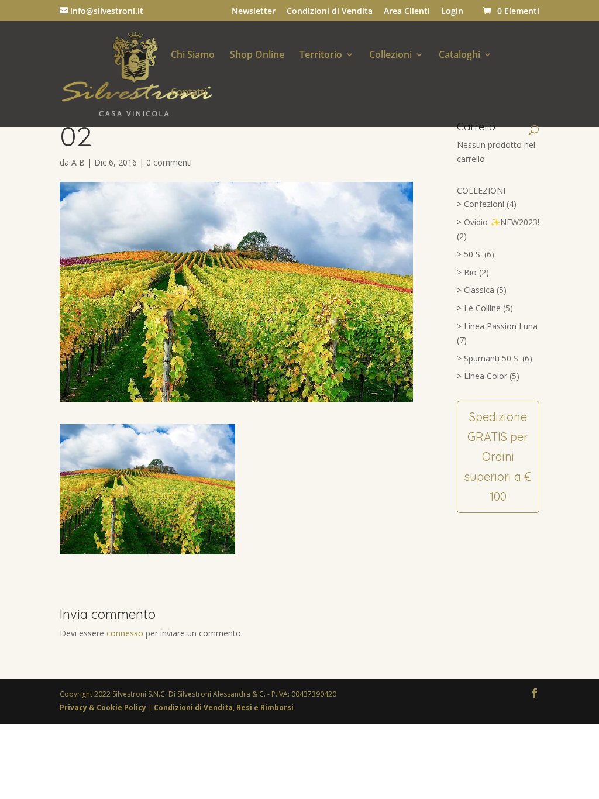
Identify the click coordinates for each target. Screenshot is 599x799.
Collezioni (390, 55)
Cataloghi (459, 55)
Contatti (188, 93)
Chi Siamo (193, 55)
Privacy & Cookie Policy (104, 707)
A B (78, 162)
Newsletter (254, 11)
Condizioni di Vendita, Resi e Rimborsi (224, 707)
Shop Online (257, 55)
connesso (124, 633)
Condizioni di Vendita (330, 11)
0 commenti (169, 162)
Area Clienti (407, 11)
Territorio (321, 55)
